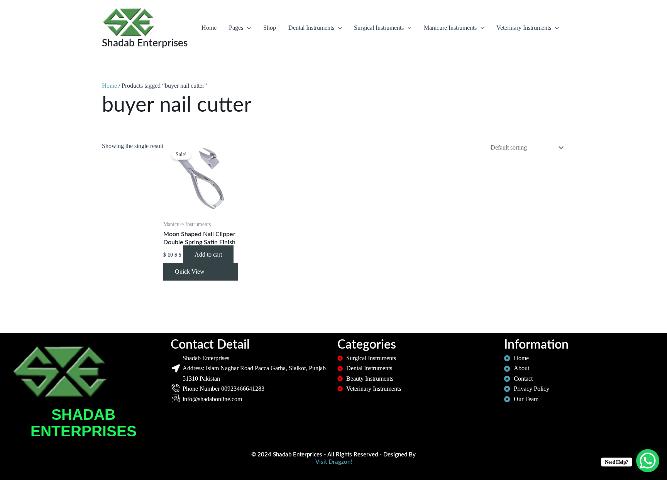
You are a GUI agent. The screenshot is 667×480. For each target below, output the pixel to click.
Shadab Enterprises (145, 43)
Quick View (190, 271)
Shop (269, 27)
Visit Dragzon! (333, 462)
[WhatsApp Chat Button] (647, 460)
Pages (236, 27)
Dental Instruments (311, 27)
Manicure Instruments (450, 27)
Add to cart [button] (208, 254)
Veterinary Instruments (523, 27)
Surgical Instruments (379, 27)
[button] (247, 27)
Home (209, 27)
